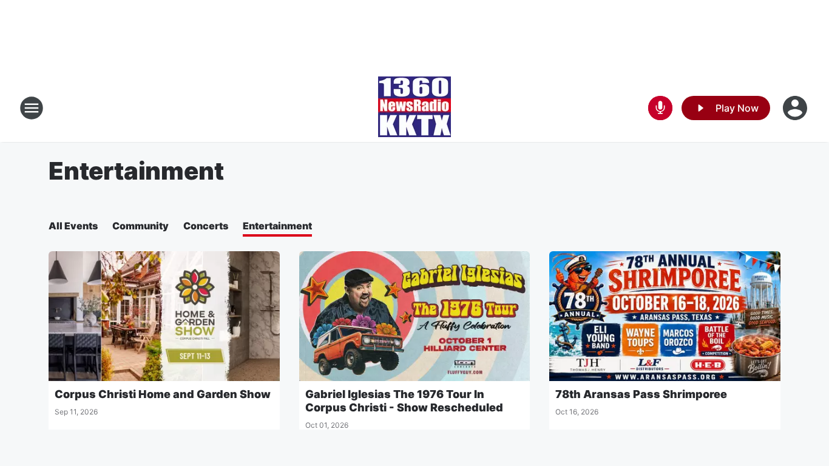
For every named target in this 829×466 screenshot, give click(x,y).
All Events (73, 226)
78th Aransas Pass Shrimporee (641, 394)
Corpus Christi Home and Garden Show (163, 394)
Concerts (205, 226)
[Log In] (796, 108)
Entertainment (277, 226)
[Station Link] (414, 108)
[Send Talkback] (660, 108)
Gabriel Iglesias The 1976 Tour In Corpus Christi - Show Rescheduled (404, 401)
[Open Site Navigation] (31, 108)
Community (140, 226)
